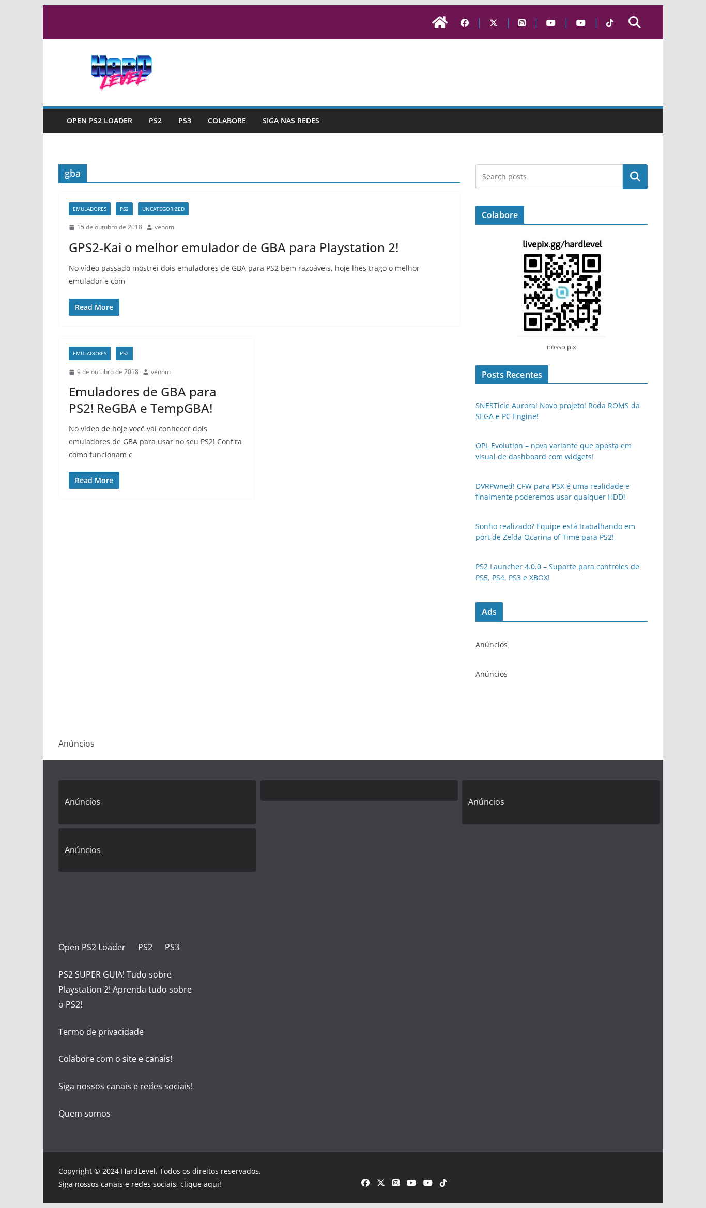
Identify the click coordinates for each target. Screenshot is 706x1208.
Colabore (227, 121)
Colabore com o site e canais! (115, 1058)
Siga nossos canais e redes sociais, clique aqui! (139, 1184)
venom (164, 227)
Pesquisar (635, 176)
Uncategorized (163, 208)
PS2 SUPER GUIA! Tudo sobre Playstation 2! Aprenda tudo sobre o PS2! (125, 989)
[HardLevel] (440, 22)
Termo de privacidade (101, 1031)
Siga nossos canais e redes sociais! (125, 1086)
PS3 (184, 121)
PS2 (155, 121)
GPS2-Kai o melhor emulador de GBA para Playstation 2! (233, 247)
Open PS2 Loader (99, 121)
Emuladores (89, 208)
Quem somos (84, 1113)
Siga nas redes (291, 121)
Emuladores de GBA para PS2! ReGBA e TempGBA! (143, 399)
